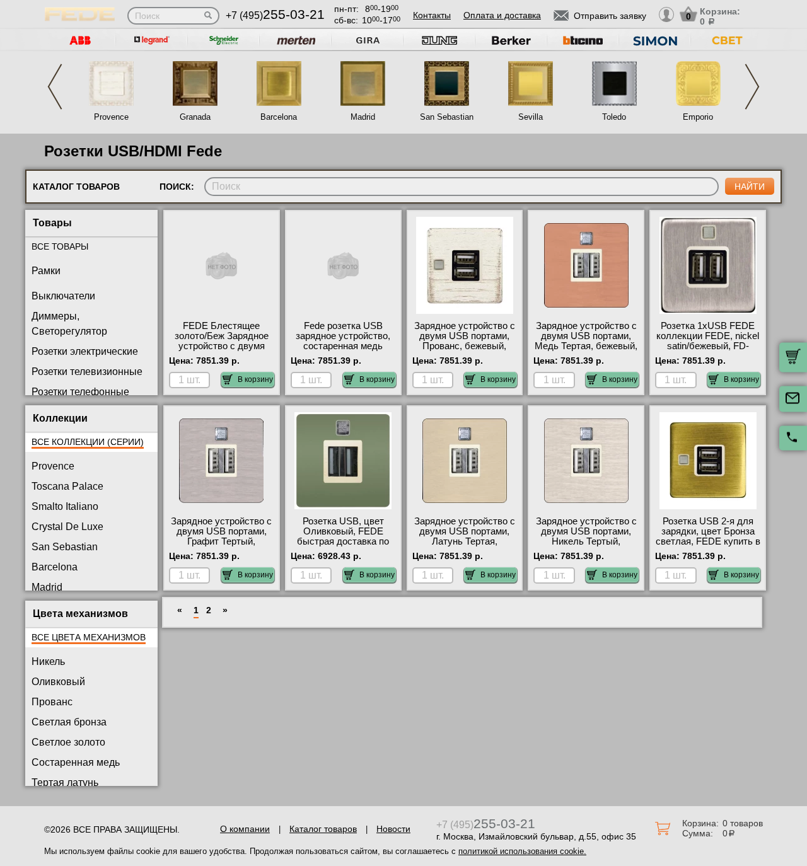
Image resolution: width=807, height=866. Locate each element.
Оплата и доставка (502, 15)
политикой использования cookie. (522, 851)
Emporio (698, 117)
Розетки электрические (85, 351)
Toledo (614, 117)
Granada (195, 117)
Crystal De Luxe (67, 526)
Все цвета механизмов (89, 637)
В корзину (255, 379)
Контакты (432, 15)
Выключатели (63, 296)
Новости (393, 829)
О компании (245, 829)
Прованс (52, 701)
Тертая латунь (65, 782)
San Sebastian (446, 117)
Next (752, 87)
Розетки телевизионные (87, 371)
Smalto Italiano (65, 506)
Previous (54, 87)
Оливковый (58, 681)
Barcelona (278, 117)
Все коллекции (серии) (88, 442)
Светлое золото (68, 742)
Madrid (363, 117)
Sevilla (530, 117)
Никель (48, 661)
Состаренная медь (76, 762)
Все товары (60, 246)
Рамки (46, 270)
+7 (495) (275, 15)
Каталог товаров (323, 829)
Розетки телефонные (80, 391)
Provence (111, 117)
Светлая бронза (69, 722)
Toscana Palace (67, 486)
